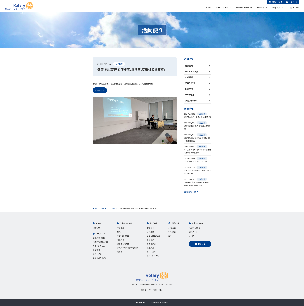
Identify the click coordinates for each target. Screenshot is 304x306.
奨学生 (119, 251)
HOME (209, 7)
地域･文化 (276, 7)
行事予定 (120, 227)
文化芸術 (172, 227)
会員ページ (193, 231)
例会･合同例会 (123, 235)
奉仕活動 (260, 7)
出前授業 (119, 64)
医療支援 (189, 88)
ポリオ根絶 (189, 94)
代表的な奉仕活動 (100, 241)
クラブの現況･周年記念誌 (127, 247)
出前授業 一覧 (190, 191)
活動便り (150, 227)
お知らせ (96, 227)
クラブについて (222, 7)
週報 (119, 231)
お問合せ (201, 243)
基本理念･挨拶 (99, 237)
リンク (191, 235)
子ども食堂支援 (191, 71)
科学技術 (172, 231)
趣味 (170, 235)
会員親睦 (189, 65)
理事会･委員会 (123, 243)
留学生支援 (190, 83)
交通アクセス (98, 253)
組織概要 (96, 249)
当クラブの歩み (99, 245)
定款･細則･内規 (99, 257)
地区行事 (120, 239)
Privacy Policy (140, 302)
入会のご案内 (293, 7)
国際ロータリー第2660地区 (152, 289)
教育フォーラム (191, 100)
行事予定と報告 (242, 7)
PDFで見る (99, 90)
